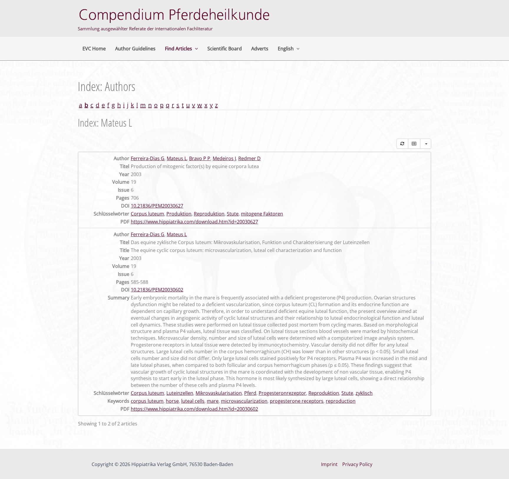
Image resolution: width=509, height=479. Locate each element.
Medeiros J (224, 158)
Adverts (259, 48)
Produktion (178, 214)
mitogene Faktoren (262, 214)
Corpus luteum (147, 214)
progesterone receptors (296, 401)
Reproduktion (209, 214)
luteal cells (192, 401)
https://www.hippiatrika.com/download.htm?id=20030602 (194, 409)
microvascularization (244, 401)
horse (172, 401)
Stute (233, 214)
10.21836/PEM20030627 (157, 206)
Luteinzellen (179, 393)
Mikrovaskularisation (219, 393)
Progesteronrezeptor (282, 393)
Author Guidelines (135, 48)
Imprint (329, 464)
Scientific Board (224, 48)
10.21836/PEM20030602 (157, 289)
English (286, 48)
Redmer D (249, 158)
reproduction (341, 401)
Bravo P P (199, 158)
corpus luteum (147, 401)
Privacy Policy (357, 464)
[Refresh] (402, 144)
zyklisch (364, 393)
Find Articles (178, 48)
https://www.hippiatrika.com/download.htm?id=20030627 (194, 221)
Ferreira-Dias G (147, 158)
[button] (195, 48)
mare (213, 401)
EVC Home (94, 48)
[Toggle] (414, 144)
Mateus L (177, 158)
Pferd (250, 393)
